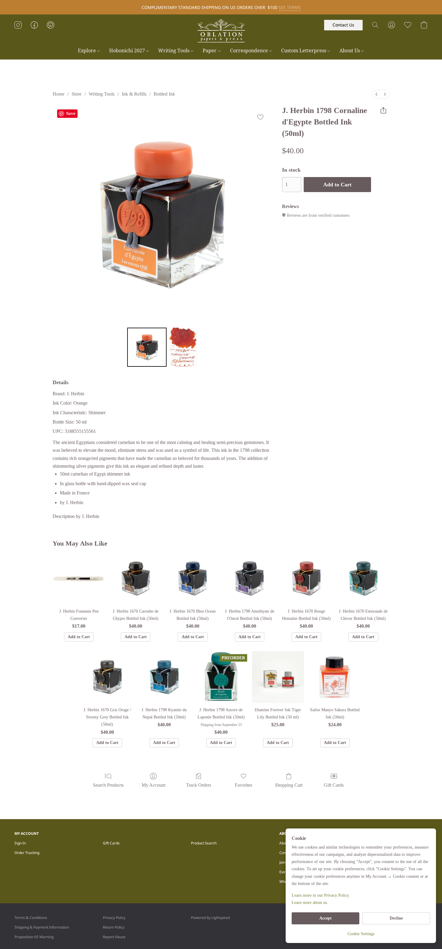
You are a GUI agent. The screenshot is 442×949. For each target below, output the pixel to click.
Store (76, 93)
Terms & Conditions (30, 917)
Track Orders (198, 785)
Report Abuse (114, 936)
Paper (210, 50)
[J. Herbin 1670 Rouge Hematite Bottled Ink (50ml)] (306, 579)
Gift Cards (334, 785)
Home (58, 93)
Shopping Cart (288, 785)
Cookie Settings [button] (361, 934)
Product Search (203, 843)
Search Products (108, 785)
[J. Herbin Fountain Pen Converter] (79, 579)
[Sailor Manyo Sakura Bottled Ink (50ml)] (335, 677)
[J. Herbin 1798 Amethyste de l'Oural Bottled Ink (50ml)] (249, 579)
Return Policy (113, 927)
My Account (153, 785)
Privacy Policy (114, 917)
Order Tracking (26, 852)
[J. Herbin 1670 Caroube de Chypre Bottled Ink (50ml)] (136, 579)
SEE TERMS (289, 7)
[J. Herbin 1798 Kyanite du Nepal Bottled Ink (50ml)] (164, 677)
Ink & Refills (134, 93)
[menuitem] (376, 94)
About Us (350, 50)
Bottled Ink (164, 93)
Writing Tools (174, 50)
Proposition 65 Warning (34, 936)
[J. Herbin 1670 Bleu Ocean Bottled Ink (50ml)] (193, 579)
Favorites (243, 785)
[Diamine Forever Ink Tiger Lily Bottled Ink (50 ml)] (278, 677)
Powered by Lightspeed (210, 917)
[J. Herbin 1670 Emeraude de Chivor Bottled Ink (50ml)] (363, 579)
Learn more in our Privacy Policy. (321, 895)
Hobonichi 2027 (127, 50)
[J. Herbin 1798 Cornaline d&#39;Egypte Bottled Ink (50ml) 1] (183, 347)
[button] (221, 31)
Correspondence (249, 50)
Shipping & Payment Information (41, 927)
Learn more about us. (310, 902)
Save (70, 113)
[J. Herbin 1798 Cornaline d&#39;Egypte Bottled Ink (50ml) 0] (146, 347)
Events (284, 871)
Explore (87, 50)
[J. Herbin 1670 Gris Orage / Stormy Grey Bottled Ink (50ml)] (107, 677)
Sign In (20, 843)
